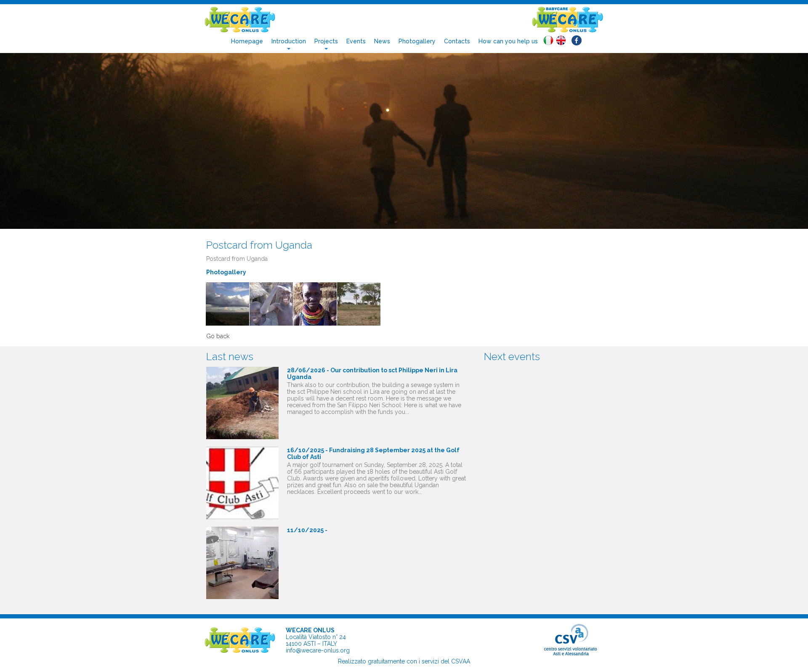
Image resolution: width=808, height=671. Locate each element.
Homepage (247, 41)
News (382, 41)
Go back (217, 336)
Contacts (457, 41)
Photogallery (417, 41)
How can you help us (508, 41)
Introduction (288, 41)
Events (356, 41)
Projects (326, 41)
